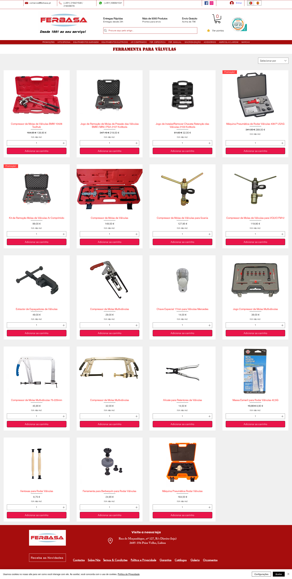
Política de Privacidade (129, 574)
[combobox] (273, 61)
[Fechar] (288, 574)
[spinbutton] (36, 143)
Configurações (261, 574)
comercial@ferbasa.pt (40, 3)
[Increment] (64, 143)
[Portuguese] (250, 3)
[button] (217, 18)
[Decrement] (9, 143)
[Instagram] (211, 3)
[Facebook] (206, 3)
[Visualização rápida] (37, 95)
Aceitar (278, 574)
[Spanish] (257, 3)
